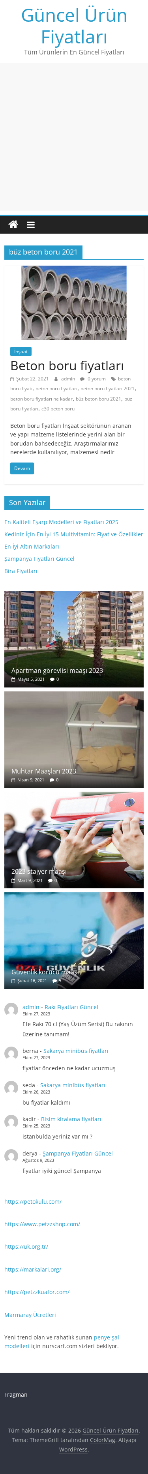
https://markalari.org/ (32, 1269)
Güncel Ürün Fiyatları (74, 25)
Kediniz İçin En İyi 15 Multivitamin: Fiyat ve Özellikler (73, 534)
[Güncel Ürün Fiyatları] (13, 224)
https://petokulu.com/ (33, 1201)
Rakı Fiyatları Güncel (71, 1007)
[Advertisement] (74, 137)
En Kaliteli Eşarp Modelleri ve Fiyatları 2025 (61, 522)
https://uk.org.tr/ (26, 1246)
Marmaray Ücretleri (30, 1315)
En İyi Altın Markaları (31, 546)
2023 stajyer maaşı (39, 871)
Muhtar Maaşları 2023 (43, 771)
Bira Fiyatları (20, 571)
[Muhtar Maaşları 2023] (74, 695)
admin (68, 378)
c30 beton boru (58, 408)
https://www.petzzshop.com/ (42, 1224)
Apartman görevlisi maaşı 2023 (57, 670)
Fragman (16, 1394)
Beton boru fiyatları (67, 365)
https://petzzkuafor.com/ (36, 1292)
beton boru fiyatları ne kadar (41, 398)
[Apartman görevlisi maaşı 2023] (74, 595)
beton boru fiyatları (56, 388)
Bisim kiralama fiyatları (71, 1119)
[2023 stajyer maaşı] (74, 796)
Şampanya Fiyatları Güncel (39, 558)
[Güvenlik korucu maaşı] (74, 896)
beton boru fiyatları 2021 (108, 388)
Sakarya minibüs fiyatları (76, 1050)
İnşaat (21, 351)
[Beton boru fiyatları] (74, 270)
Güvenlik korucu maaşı (45, 972)
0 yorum (96, 378)
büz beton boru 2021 (98, 398)
